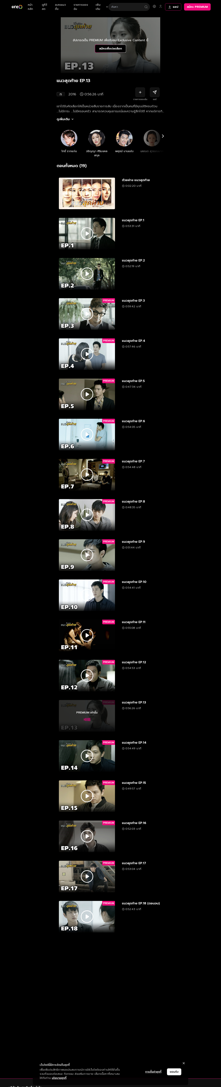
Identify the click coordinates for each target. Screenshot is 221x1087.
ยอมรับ (174, 1072)
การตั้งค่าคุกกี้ (153, 1072)
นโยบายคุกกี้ (59, 1078)
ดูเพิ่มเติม (63, 119)
